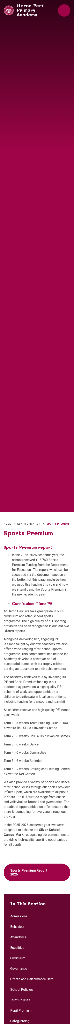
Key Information (28, 523)
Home (7, 523)
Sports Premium (57, 523)
